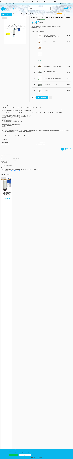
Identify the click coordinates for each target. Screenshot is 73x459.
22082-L (6, 196)
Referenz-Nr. (34, 19)
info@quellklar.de (11, 3)
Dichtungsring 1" (48, 60)
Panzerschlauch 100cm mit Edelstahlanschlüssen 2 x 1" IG (50, 72)
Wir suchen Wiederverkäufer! (61, 3)
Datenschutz (33, 457)
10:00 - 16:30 (5, 3)
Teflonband (47, 90)
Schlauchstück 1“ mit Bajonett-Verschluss (52, 66)
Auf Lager (3, 147)
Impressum (40, 457)
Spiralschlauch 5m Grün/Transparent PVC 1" (53, 78)
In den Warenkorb (43, 97)
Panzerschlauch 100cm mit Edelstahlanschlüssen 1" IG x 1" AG (51, 36)
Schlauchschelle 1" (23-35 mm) (51, 84)
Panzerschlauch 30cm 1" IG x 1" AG (51, 54)
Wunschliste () (69, 3)
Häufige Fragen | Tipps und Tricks (14, 170)
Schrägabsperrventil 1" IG (49, 41)
